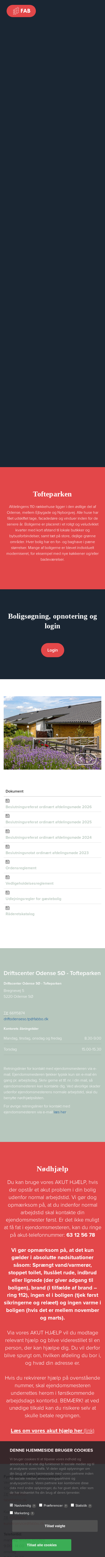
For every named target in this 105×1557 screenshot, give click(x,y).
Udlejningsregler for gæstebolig (33, 898)
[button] (80, 759)
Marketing (23, 1513)
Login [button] (52, 650)
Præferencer (55, 1505)
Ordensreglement (21, 868)
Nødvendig (24, 1505)
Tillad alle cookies (42, 1545)
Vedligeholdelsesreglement (29, 883)
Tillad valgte (55, 1526)
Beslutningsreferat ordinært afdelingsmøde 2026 (49, 807)
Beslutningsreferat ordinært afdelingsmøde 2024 (49, 837)
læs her (60, 1112)
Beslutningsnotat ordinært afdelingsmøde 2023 (47, 852)
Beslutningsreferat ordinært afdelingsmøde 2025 (49, 822)
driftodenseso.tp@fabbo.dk (26, 1019)
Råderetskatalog (20, 914)
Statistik (83, 1505)
